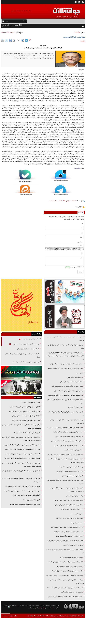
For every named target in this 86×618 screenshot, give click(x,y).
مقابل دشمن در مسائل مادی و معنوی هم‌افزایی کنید (24, 411)
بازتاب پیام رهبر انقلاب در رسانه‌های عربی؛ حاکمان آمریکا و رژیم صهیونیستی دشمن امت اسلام (21, 439)
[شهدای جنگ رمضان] (64, 291)
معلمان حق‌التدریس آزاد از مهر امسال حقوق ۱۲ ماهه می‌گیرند (21, 445)
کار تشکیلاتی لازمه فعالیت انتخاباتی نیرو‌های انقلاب (43, 48)
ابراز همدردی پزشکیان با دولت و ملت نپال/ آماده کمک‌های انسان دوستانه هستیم (66, 460)
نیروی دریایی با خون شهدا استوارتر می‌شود (27, 432)
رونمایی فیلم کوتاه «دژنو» (75, 407)
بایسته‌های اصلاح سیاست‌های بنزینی (28, 349)
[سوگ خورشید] (64, 316)
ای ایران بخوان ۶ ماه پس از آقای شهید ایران (69, 536)
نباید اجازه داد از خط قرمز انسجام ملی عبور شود (26, 416)
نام (82, 223)
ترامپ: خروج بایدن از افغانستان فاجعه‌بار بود (70, 566)
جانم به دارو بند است (77, 514)
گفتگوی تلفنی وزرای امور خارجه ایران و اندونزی (26, 495)
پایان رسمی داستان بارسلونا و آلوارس (72, 509)
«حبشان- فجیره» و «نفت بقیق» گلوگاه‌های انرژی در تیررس (65, 596)
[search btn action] (3, 20)
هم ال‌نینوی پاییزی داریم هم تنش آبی (71, 557)
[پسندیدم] (30, 40)
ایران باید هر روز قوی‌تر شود (31, 500)
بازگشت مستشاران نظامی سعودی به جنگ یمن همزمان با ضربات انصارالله (66, 581)
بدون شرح (79, 373)
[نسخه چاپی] (2, 40)
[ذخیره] (10, 40)
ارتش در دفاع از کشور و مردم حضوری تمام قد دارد (25, 407)
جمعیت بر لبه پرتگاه (77, 523)
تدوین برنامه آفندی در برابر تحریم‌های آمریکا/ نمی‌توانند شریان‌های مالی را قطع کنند (67, 490)
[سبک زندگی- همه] (21, 305)
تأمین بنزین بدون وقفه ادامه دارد (73, 545)
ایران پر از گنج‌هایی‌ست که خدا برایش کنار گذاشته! (68, 432)
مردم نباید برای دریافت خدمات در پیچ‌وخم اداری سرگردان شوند (21, 491)
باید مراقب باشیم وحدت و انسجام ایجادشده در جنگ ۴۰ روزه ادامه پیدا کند (21, 480)
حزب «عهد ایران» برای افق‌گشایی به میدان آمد (26, 420)
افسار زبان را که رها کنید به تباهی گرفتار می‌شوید (68, 505)
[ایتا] (25, 191)
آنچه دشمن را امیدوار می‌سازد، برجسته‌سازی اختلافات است (22, 454)
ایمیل (82, 233)
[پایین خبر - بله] (25, 177)
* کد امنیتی (80, 242)
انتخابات (73, 201)
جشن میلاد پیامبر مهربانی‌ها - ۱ (29, 339)
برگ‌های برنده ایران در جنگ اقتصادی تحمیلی (25, 362)
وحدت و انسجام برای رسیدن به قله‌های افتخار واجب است (22, 449)
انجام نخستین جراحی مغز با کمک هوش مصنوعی (68, 500)
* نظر (82, 254)
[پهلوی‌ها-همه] (21, 387)
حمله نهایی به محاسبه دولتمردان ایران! (71, 382)
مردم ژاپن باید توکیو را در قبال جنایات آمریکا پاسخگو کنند (23, 486)
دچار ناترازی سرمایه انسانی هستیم (72, 476)
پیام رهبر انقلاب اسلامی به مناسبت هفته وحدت (25, 344)
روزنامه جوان (77, 169)
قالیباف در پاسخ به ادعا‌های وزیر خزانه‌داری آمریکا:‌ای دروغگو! (22, 458)
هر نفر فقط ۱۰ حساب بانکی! (75, 377)
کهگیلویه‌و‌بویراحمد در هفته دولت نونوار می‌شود (69, 436)
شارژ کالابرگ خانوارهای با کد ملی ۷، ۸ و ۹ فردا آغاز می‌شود (65, 395)
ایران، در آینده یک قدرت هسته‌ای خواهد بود (70, 471)
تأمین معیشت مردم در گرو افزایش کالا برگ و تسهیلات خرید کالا (65, 413)
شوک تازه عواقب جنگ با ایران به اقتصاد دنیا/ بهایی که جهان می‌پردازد (65, 401)
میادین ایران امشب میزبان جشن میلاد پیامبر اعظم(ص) (66, 364)
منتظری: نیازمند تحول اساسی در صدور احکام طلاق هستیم (65, 368)
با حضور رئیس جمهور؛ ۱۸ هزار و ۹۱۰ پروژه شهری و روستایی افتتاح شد (21, 472)
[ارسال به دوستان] (6, 40)
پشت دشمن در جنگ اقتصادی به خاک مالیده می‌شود (67, 386)
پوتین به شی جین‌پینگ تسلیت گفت (72, 592)
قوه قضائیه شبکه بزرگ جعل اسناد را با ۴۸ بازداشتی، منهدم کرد (64, 575)
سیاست (82, 41)
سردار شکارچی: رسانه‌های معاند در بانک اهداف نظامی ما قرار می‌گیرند (65, 482)
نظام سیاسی (53, 201)
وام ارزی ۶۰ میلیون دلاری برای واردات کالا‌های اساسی (67, 441)
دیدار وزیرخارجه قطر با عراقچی (74, 450)
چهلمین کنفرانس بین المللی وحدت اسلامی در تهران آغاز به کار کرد (65, 551)
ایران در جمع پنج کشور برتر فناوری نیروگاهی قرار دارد (67, 527)
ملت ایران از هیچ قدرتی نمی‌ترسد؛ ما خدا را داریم (25, 504)
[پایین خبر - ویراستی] (60, 177)
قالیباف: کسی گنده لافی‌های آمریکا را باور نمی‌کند (68, 445)
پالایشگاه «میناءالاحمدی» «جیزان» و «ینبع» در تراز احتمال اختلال (22, 355)
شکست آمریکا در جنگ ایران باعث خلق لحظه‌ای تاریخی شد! (65, 454)
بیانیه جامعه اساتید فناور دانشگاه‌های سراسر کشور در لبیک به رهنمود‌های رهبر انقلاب (21, 426)
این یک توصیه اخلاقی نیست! (31, 402)
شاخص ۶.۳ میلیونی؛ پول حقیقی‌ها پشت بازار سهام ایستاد (65, 562)
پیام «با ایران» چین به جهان (74, 496)
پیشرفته (6, 21)
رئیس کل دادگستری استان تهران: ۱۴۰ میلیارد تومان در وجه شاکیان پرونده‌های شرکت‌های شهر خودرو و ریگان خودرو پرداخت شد (65, 356)
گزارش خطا (79, 207)
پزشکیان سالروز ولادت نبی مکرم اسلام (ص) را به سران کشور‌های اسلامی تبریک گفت (21, 464)
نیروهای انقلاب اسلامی (64, 201)
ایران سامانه (6, 616)
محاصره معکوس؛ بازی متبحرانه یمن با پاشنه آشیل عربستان (65, 427)
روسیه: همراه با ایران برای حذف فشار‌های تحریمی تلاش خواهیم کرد (67, 421)
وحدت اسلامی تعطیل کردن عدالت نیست (70, 467)
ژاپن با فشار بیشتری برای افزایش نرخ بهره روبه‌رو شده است (65, 587)
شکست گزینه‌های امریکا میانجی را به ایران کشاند (68, 531)
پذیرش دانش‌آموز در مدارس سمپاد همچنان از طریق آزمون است (66, 346)
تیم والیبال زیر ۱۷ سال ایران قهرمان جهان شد (69, 518)
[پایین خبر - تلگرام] (60, 191)
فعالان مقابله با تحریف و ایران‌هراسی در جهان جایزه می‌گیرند (65, 540)
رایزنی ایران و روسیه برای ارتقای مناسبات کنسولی (68, 391)
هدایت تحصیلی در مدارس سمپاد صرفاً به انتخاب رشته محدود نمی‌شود (65, 339)
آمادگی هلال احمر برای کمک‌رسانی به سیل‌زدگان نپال (67, 571)
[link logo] (61, 10)
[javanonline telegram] (26, 40)
